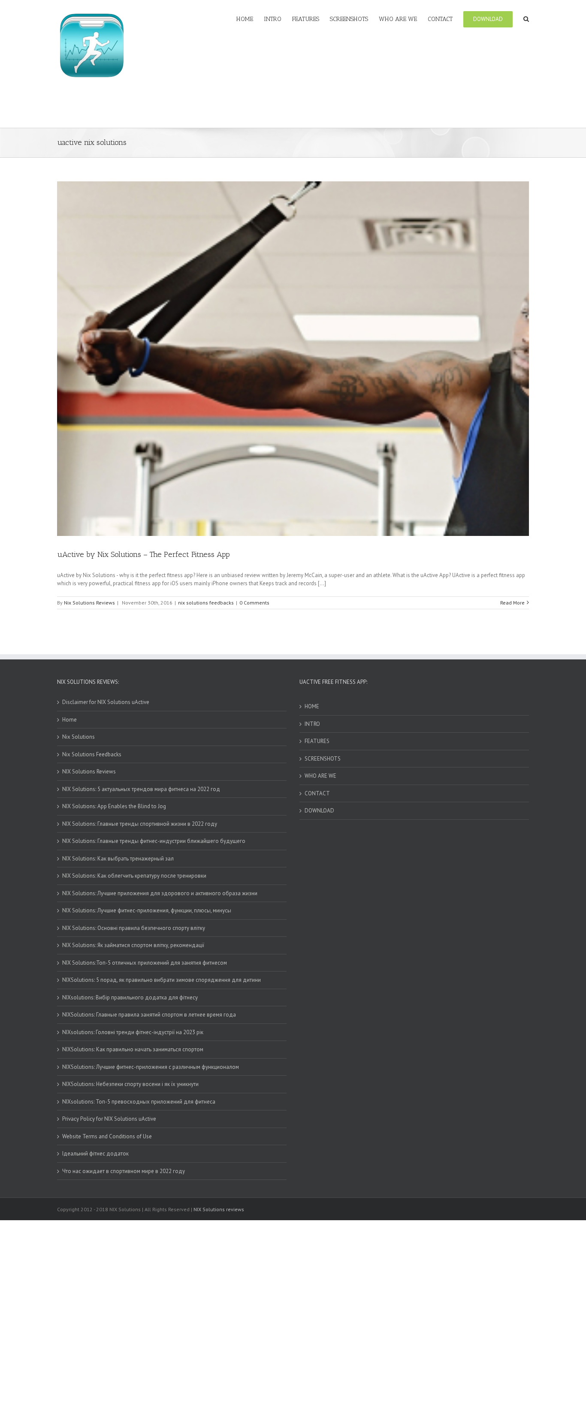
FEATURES (317, 741)
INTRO (312, 724)
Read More (512, 602)
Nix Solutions (78, 736)
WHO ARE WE (320, 775)
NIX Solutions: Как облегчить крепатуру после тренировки (134, 875)
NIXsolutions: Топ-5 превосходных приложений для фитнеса (138, 1101)
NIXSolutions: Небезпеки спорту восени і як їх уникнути (130, 1084)
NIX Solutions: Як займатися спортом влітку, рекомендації (133, 945)
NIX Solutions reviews (218, 1209)
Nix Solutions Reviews (89, 602)
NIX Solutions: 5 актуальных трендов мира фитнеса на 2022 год (141, 789)
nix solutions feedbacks (206, 602)
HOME (312, 706)
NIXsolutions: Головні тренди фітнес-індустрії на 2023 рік (132, 1032)
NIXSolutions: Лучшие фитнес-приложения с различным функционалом (150, 1067)
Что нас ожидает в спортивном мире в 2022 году (123, 1171)
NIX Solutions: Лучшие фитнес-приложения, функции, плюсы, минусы (146, 910)
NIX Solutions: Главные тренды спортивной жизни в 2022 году (139, 823)
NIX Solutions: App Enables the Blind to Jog (114, 806)
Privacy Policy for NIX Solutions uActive (109, 1118)
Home (69, 719)
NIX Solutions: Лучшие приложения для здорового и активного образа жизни (159, 893)
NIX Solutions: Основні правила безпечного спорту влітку (133, 928)
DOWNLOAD (319, 810)
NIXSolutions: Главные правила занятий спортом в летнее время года (149, 1014)
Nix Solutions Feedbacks (91, 754)
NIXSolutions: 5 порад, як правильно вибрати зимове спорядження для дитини (161, 980)
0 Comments (254, 602)
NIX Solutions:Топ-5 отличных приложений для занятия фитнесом (144, 962)
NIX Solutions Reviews (89, 771)
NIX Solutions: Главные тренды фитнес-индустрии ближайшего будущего (153, 841)
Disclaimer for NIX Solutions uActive (105, 702)
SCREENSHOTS (323, 758)
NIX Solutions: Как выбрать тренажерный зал (118, 858)
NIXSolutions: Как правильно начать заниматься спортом (132, 1049)
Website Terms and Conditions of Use (107, 1136)
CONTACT (317, 793)
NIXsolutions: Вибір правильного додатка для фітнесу (130, 997)
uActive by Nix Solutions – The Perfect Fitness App (143, 554)
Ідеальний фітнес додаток (95, 1153)
